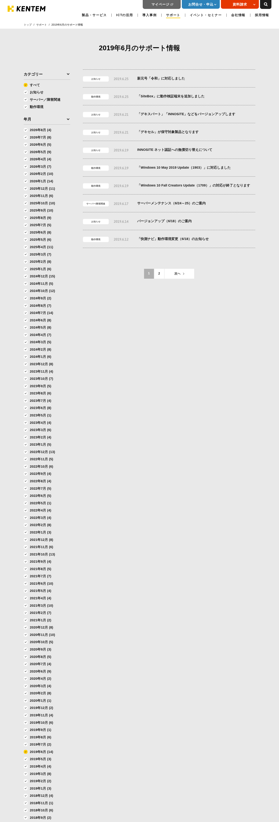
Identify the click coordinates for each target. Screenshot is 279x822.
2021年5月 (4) (40, 591)
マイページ (160, 4)
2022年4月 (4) (40, 510)
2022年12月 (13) (42, 452)
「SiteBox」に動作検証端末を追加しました (171, 96)
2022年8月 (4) (40, 481)
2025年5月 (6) (40, 239)
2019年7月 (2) (40, 744)
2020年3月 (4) (40, 686)
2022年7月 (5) (40, 488)
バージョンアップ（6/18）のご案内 (164, 221)
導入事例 (149, 15)
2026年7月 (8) (40, 137)
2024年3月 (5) (40, 342)
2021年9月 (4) (40, 561)
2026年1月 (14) (41, 181)
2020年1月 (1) (40, 700)
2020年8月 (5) (40, 657)
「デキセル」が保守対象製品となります (168, 132)
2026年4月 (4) (40, 159)
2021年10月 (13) (42, 554)
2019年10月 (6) (41, 722)
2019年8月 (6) (40, 737)
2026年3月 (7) (40, 166)
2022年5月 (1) (40, 503)
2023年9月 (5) (40, 386)
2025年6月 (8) (40, 232)
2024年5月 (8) (40, 327)
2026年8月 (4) (40, 130)
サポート (173, 15)
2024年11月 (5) (41, 284)
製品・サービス (94, 15)
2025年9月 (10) (41, 210)
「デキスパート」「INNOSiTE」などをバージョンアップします (186, 114)
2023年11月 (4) (41, 371)
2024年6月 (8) (40, 320)
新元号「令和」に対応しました (161, 78)
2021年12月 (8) (41, 540)
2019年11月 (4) (41, 715)
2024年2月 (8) (40, 349)
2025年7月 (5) (40, 225)
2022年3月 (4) (40, 518)
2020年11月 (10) (42, 635)
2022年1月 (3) (40, 532)
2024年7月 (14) (41, 313)
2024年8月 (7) (40, 306)
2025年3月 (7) (40, 254)
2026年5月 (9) (40, 152)
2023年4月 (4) (40, 423)
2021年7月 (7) (40, 576)
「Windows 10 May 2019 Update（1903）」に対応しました (184, 167)
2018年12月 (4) (41, 796)
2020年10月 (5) (41, 642)
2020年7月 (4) (40, 664)
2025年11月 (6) (41, 196)
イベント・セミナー (206, 15)
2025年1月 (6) (40, 269)
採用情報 (262, 15)
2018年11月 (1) (41, 803)
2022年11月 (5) (41, 459)
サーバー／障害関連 (45, 99)
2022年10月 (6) (41, 466)
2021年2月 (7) (40, 613)
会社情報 (238, 15)
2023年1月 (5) (40, 444)
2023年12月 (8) (41, 364)
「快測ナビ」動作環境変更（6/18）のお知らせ (173, 239)
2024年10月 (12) (42, 291)
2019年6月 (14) (41, 752)
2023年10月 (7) (41, 379)
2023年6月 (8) (40, 408)
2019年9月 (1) (40, 730)
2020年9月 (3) (40, 649)
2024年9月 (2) (40, 298)
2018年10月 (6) (41, 810)
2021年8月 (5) (40, 569)
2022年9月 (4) (40, 474)
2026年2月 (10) (41, 174)
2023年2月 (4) (40, 437)
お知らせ (36, 92)
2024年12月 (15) (42, 276)
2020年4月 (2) (40, 678)
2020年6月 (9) (40, 671)
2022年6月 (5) (40, 496)
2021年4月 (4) (40, 598)
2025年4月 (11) (41, 247)
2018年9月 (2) (40, 818)
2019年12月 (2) (41, 708)
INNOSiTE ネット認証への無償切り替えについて (174, 150)
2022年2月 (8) (40, 525)
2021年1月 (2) (40, 620)
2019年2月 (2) (40, 781)
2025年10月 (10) (42, 203)
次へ (177, 273)
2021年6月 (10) (41, 583)
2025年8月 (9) (40, 218)
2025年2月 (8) (40, 262)
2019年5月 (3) (40, 759)
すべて (35, 85)
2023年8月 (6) (40, 393)
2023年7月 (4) (40, 401)
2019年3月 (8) (40, 774)
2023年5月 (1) (40, 415)
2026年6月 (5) (40, 144)
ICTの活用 (124, 15)
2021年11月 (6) (41, 547)
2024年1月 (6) (40, 357)
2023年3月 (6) (40, 430)
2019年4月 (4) (40, 766)
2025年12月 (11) (42, 188)
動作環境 (36, 107)
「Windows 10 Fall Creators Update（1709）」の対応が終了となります (193, 185)
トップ (28, 24)
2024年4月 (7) (40, 335)
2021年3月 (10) (41, 605)
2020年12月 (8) (41, 627)
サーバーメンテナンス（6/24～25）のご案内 (171, 203)
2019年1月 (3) (40, 788)
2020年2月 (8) (40, 693)
